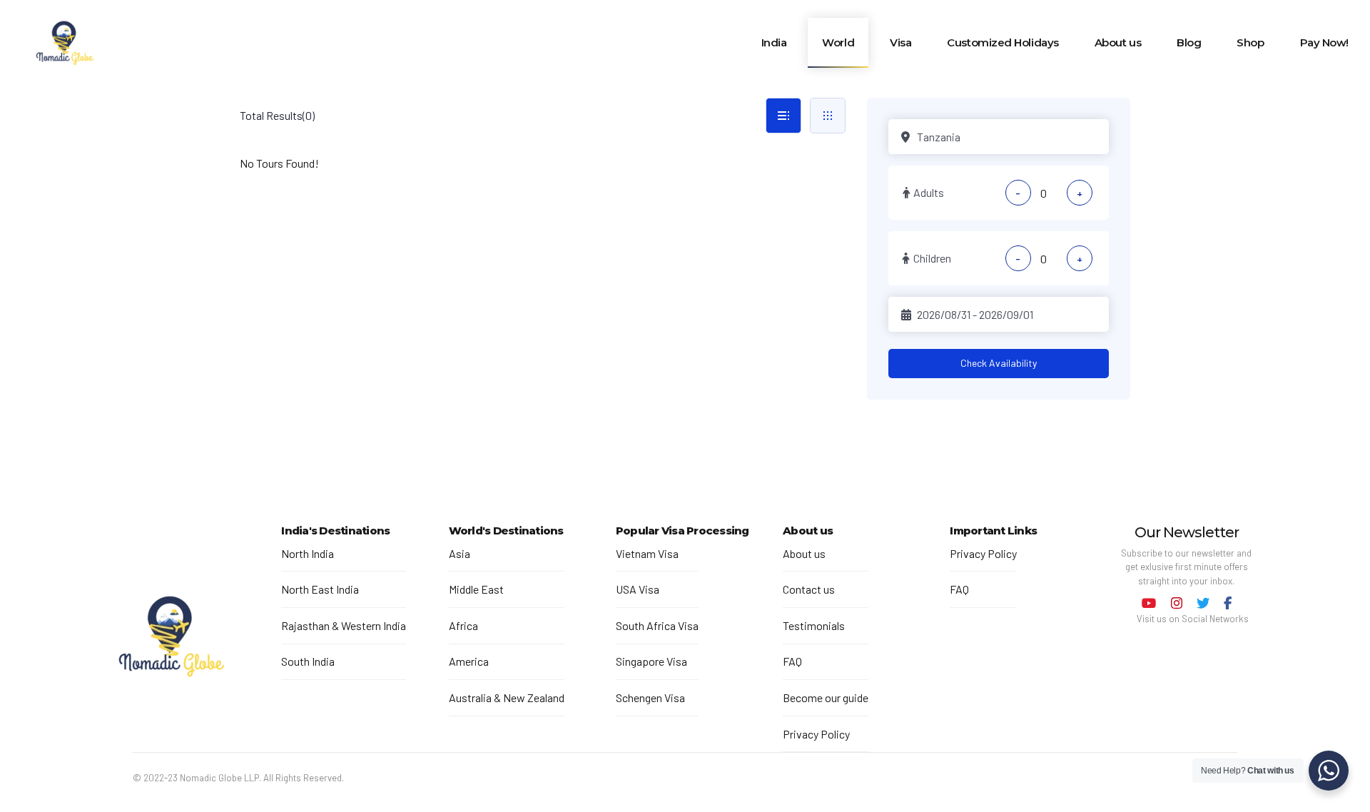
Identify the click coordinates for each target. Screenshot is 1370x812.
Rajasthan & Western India (343, 625)
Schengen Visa (650, 697)
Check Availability (998, 363)
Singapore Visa (651, 661)
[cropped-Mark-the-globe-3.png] (171, 639)
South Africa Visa (657, 625)
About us (1118, 42)
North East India (320, 589)
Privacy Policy (816, 734)
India (774, 42)
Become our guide (825, 697)
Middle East (476, 589)
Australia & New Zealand (506, 697)
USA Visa (637, 589)
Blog (1189, 42)
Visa (900, 42)
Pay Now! (1324, 42)
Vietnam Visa (647, 553)
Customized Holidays (1002, 42)
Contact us (809, 589)
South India (308, 661)
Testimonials (814, 625)
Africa (463, 625)
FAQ (792, 661)
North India (307, 553)
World (838, 42)
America (469, 661)
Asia (459, 553)
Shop (1250, 42)
